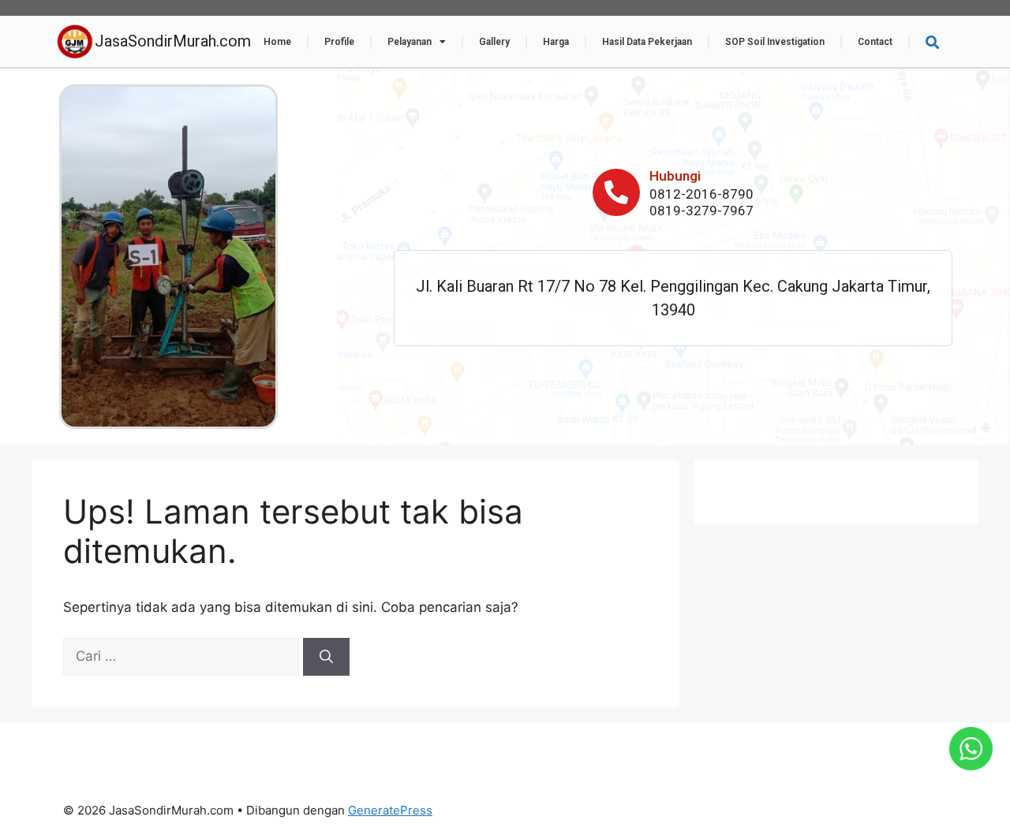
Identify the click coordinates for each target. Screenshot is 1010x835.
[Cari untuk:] (183, 656)
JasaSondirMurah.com (173, 41)
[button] (932, 42)
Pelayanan (409, 41)
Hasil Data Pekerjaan (647, 41)
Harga (556, 41)
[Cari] (326, 657)
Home (277, 41)
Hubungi (675, 176)
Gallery (494, 41)
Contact (875, 41)
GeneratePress (390, 810)
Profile (339, 41)
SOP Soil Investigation (775, 41)
